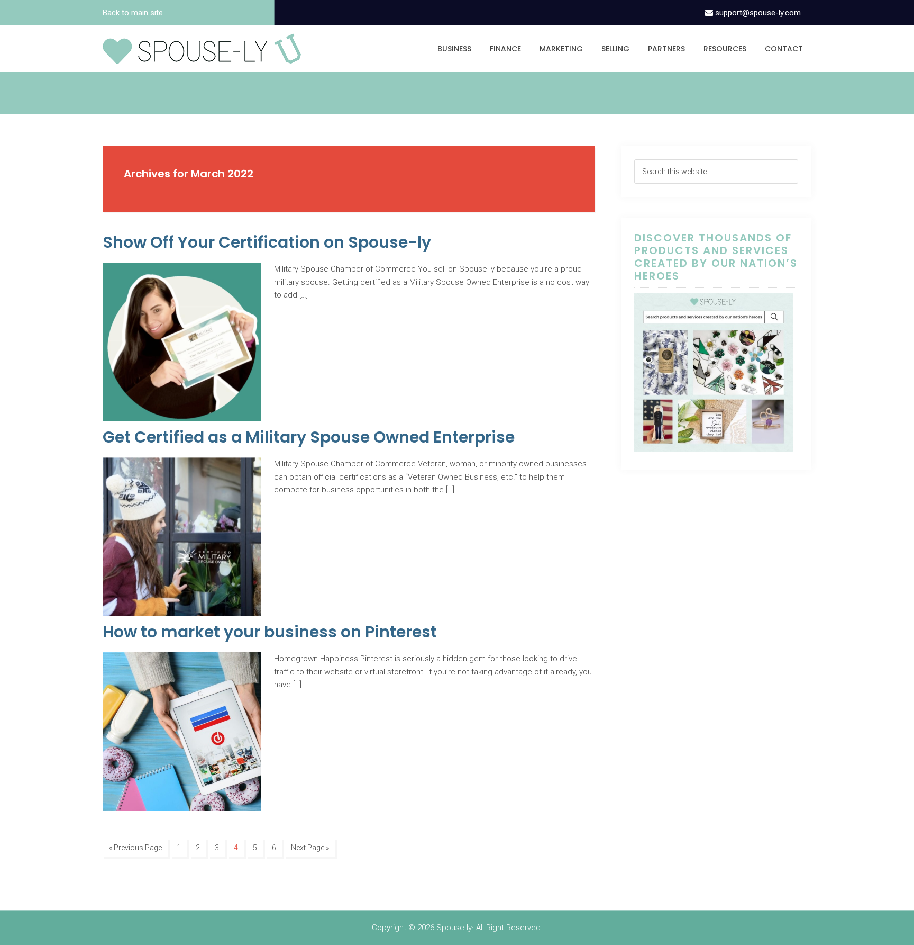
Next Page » (310, 847)
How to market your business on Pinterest (270, 631)
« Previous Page (135, 847)
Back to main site (133, 12)
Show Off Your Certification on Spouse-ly (267, 242)
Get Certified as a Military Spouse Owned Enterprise (309, 437)
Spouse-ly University (202, 48)
